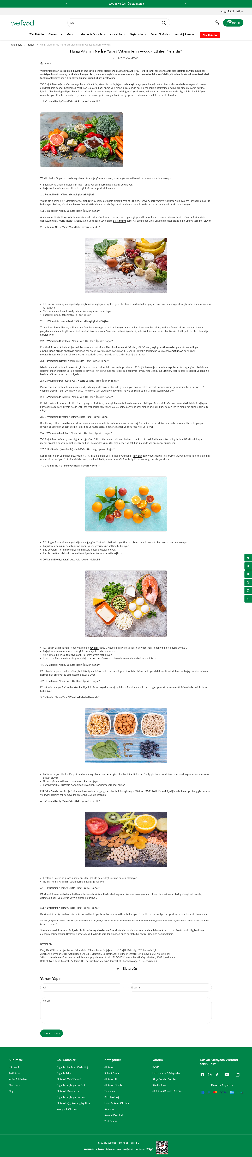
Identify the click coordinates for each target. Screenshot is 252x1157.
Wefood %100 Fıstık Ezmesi (150, 791)
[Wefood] (22, 22)
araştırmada (87, 304)
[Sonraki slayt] (185, 4)
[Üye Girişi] (217, 23)
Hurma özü (53, 350)
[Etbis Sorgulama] (160, 1147)
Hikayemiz (14, 1067)
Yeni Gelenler (111, 1121)
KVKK (155, 1067)
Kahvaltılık (116, 34)
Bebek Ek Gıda (159, 34)
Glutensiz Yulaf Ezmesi (69, 1079)
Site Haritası (159, 1085)
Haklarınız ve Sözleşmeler (166, 1073)
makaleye (107, 774)
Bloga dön (129, 968)
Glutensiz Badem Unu (68, 1091)
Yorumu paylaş (52, 1033)
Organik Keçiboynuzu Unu (71, 1097)
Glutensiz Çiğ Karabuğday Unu (73, 1103)
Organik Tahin (64, 1073)
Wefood (112, 1142)
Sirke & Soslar (112, 1073)
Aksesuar (109, 1109)
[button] (233, 23)
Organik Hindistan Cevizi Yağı (72, 1067)
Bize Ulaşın (14, 1085)
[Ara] (164, 22)
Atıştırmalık (136, 34)
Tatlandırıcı (110, 1091)
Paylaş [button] (47, 63)
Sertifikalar (14, 1073)
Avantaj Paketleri (113, 1115)
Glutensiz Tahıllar (113, 1085)
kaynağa (90, 178)
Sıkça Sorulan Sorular (164, 1079)
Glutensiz (54, 34)
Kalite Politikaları (18, 1079)
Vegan (70, 34)
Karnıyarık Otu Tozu (67, 1109)
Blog (11, 1091)
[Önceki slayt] (66, 4)
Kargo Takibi (227, 11)
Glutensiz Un (111, 1079)
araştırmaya (135, 84)
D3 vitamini (46, 687)
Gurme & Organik (91, 34)
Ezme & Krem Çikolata (116, 1103)
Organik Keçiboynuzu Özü (71, 1085)
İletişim (239, 11)
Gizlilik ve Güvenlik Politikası (167, 1091)
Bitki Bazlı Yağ (111, 1097)
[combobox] (119, 22)
